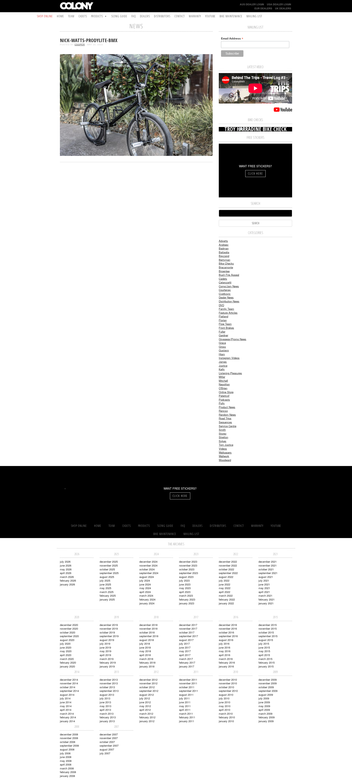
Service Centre (227, 426)
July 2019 (105, 643)
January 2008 (67, 776)
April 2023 (184, 592)
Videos (223, 449)
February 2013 (108, 717)
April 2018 (145, 655)
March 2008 (67, 768)
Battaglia (224, 252)
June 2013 (105, 702)
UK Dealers (283, 8)
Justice (223, 366)
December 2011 (188, 680)
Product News (227, 407)
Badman (224, 248)
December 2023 (188, 561)
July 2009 (263, 698)
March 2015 (265, 659)
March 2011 (186, 713)
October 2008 (67, 742)
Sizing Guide (119, 16)
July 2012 (144, 698)
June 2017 (184, 647)
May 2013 (105, 706)
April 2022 (224, 592)
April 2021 (264, 592)
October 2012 (147, 687)
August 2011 (186, 695)
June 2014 (65, 702)
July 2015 (263, 643)
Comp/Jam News (229, 286)
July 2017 (184, 643)
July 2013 (105, 698)
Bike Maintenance (231, 16)
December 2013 (109, 680)
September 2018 (148, 636)
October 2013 (107, 687)
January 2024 (146, 603)
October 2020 (67, 632)
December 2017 (188, 625)
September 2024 (148, 573)
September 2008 (69, 745)
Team (71, 16)
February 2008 (68, 772)
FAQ (133, 16)
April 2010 (224, 710)
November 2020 (69, 628)
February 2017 (187, 662)
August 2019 (107, 640)
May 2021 (264, 588)
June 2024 (145, 584)
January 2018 (146, 666)
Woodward (225, 460)
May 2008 (66, 761)
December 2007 (109, 734)
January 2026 (67, 584)
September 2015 (267, 636)
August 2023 (186, 577)
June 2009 (264, 702)
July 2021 (263, 580)
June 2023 (184, 584)
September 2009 (267, 691)
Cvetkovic (225, 294)
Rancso (223, 411)
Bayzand (224, 256)
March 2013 (106, 713)
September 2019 (109, 636)
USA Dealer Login (279, 4)
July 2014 (65, 698)
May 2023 (185, 588)
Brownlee (224, 271)
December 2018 (148, 625)
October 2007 (107, 742)
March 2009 (265, 713)
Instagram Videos (229, 358)
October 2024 (147, 569)
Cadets (82, 16)
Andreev (224, 245)
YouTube (210, 16)
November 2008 (69, 738)
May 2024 (145, 588)
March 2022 (226, 595)
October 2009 (266, 687)
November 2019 (109, 628)
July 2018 (144, 643)
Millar (222, 377)
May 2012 (145, 706)
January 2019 (107, 666)
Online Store (226, 392)
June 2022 (224, 584)
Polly (222, 403)
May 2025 (105, 588)
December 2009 (267, 680)
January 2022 (226, 603)
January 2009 (266, 721)
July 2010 (224, 698)
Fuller (222, 332)
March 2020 (67, 659)
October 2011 (186, 687)
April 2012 (145, 710)
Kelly (222, 369)
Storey (223, 433)
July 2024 (144, 580)
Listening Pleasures (230, 373)
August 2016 (226, 640)
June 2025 (105, 584)
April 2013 (105, 710)
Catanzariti (225, 282)
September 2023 (188, 573)
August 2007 (107, 749)
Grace (222, 343)
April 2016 (224, 655)
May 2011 (185, 706)
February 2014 (68, 717)
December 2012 (148, 680)
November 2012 (148, 683)
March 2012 (146, 713)
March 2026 (67, 577)
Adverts (223, 241)
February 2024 (147, 599)
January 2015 (266, 666)
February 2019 (108, 662)
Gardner (223, 335)
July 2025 (105, 580)
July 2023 (184, 580)
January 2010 (226, 721)
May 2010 (224, 706)
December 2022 (228, 561)
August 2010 (226, 695)
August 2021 (265, 577)
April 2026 (65, 573)
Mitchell (223, 381)
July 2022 (224, 580)
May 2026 (66, 569)
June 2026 (65, 565)
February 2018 (147, 662)
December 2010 (228, 680)
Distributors (162, 16)
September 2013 (109, 691)
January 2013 (107, 721)
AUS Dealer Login (252, 4)
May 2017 (185, 651)
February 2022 (227, 599)
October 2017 (186, 632)
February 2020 (68, 662)
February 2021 (266, 599)
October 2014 (67, 687)
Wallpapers (225, 452)
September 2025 (109, 573)
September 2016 (228, 636)
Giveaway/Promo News (232, 339)
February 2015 (266, 662)
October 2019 (107, 632)
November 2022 (228, 565)
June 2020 (65, 647)
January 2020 (67, 666)
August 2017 (186, 640)
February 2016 (227, 662)
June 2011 (184, 702)
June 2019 (105, 647)
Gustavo (224, 350)
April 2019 (105, 655)
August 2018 (146, 640)
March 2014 (67, 713)
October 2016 (226, 632)
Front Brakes (226, 328)
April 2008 (65, 764)
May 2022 (224, 588)
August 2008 (67, 749)
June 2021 (264, 584)
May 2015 (264, 651)
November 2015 (267, 628)
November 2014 (69, 683)
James (223, 362)
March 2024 (146, 595)
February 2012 (147, 717)
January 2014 (67, 721)
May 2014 (66, 706)
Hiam (222, 354)
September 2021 (267, 573)
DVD (221, 305)
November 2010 (228, 683)
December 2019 (109, 625)
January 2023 (186, 603)
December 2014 (69, 680)
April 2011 (184, 710)
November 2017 (188, 628)
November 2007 (109, 738)
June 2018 (145, 647)
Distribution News (229, 301)
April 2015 (264, 655)
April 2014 (65, 710)
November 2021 (267, 565)
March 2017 (186, 659)
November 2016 (228, 628)
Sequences (225, 422)
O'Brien (223, 388)
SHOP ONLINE (45, 16)
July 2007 (105, 753)
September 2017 (188, 636)
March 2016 (226, 659)
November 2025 (109, 565)
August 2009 (265, 695)
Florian (223, 320)
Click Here (255, 173)
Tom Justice (226, 445)
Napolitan (224, 384)
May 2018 (145, 651)
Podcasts (224, 399)
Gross (222, 347)
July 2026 (65, 561)
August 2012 (146, 695)
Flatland (223, 316)
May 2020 (66, 651)
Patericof (224, 396)
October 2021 (266, 569)
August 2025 (107, 577)
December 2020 (69, 625)
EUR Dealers (263, 8)
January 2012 (146, 721)
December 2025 (109, 561)
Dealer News (226, 297)
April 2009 (264, 710)
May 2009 (264, 706)
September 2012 (148, 691)
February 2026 (68, 580)
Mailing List (254, 16)
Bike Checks (226, 263)
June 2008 (65, 757)
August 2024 (146, 577)
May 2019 (105, 651)
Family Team (226, 309)
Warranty (195, 16)
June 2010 (224, 702)
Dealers (145, 16)
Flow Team (225, 324)
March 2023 (186, 595)
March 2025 (106, 592)
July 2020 (65, 643)
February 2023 (187, 599)
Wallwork (224, 456)
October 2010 (226, 687)
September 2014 (69, 691)
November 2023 (188, 565)
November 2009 (267, 683)
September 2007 (109, 745)
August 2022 (226, 577)
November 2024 (148, 565)
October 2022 (226, 569)
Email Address (232, 38)
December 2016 (228, 625)
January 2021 (266, 603)
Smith (222, 430)
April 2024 (145, 592)
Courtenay (225, 290)
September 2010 (228, 691)
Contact (179, 16)
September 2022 (228, 573)
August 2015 (265, 640)
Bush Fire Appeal (229, 275)
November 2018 (148, 628)
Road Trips (225, 418)
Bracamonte (226, 267)
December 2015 (267, 625)
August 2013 (107, 695)
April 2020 (65, 655)
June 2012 (145, 702)
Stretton (223, 437)
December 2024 (148, 561)
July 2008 (65, 753)
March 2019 (106, 659)
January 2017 (186, 666)
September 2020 (69, 636)
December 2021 (267, 561)
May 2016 (224, 651)
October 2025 (107, 569)
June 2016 (224, 647)
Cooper (80, 44)
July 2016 (224, 643)
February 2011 (187, 717)
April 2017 (184, 655)
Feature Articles (228, 313)
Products (97, 16)
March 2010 (226, 713)
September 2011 (188, 691)
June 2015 (264, 647)
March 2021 (265, 595)
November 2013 (109, 683)
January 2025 (107, 599)
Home (60, 16)
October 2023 (186, 569)
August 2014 (67, 695)
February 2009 (266, 717)
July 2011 (184, 698)
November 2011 (188, 683)
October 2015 (266, 632)
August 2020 (67, 640)
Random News (227, 415)
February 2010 (227, 717)
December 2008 (69, 734)
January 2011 (186, 721)
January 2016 (226, 666)
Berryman (224, 260)
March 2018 (146, 659)
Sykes (222, 441)
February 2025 (108, 595)
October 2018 (147, 632)
